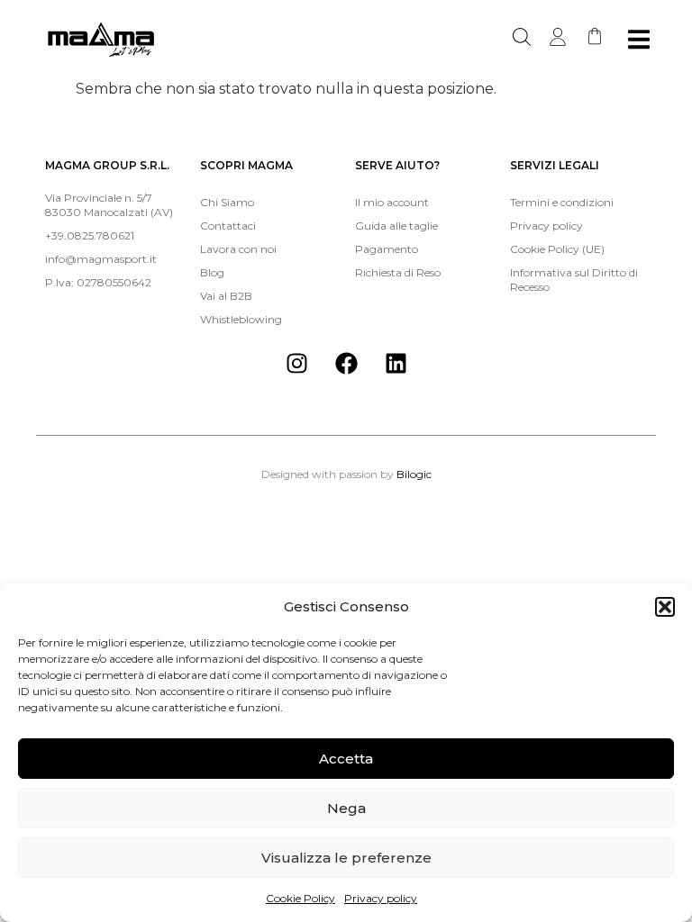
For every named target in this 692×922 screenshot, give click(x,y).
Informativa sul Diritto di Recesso (574, 280)
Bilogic (414, 474)
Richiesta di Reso (398, 272)
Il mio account (392, 202)
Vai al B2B (226, 296)
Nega (346, 808)
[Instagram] (296, 362)
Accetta (346, 758)
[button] (665, 607)
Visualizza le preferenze (346, 857)
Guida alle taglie (396, 225)
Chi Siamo (227, 202)
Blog (212, 272)
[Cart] (595, 36)
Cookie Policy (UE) (557, 249)
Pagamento (386, 249)
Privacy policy (380, 898)
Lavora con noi (238, 249)
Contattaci (228, 225)
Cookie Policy (300, 898)
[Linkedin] (395, 362)
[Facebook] (346, 362)
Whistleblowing (241, 319)
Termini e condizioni (562, 202)
